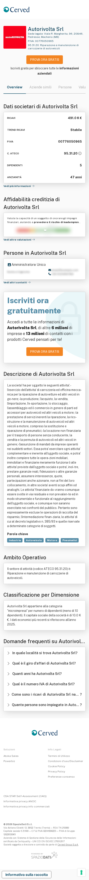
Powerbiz (9, 761)
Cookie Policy (56, 766)
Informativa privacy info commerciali (26, 806)
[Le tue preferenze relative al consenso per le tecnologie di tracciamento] (81, 872)
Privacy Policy (56, 771)
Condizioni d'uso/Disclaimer (65, 761)
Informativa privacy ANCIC (19, 801)
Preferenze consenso (61, 776)
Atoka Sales (11, 755)
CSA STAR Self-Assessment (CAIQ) (25, 796)
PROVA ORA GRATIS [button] (44, 59)
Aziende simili (40, 87)
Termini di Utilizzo (59, 755)
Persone (65, 87)
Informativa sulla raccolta (26, 874)
